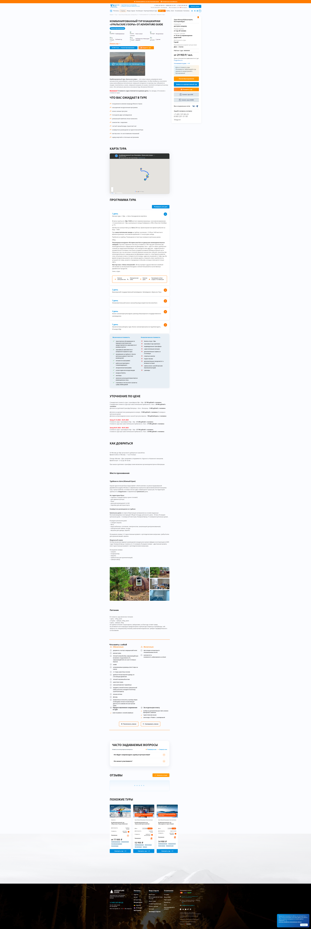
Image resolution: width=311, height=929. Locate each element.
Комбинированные (115, 841)
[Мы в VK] (195, 11)
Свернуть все (163, 749)
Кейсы (168, 11)
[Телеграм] (180, 909)
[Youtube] (185, 909)
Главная (111, 14)
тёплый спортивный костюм (121, 679)
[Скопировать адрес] (183, 903)
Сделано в (182, 924)
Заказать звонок (195, 6)
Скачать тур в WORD (188, 100)
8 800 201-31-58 (170, 5)
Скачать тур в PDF (187, 94)
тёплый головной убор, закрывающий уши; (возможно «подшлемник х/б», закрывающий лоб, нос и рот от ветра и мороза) (125, 658)
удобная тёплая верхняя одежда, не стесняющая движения (123, 675)
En (200, 10)
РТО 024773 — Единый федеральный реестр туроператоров (189, 897)
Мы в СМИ (167, 897)
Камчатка (113, 820)
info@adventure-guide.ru (187, 905)
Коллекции (139, 11)
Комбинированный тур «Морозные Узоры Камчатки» (119, 823)
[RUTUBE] (188, 909)
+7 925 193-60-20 (182, 5)
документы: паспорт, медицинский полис (125, 650)
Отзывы (166, 894)
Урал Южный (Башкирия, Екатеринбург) (128, 14)
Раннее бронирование (186, 78)
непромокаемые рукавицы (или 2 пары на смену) (125, 668)
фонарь (115, 697)
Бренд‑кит (167, 902)
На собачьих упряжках (116, 843)
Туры (116, 14)
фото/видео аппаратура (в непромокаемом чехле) (152, 651)
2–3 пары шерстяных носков (121, 672)
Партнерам (167, 899)
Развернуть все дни (160, 207)
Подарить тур (146, 47)
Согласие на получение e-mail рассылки (189, 919)
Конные (151, 909)
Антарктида (137, 899)
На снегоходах (114, 846)
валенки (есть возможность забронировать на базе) (155, 656)
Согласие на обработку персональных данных (189, 916)
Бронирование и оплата (169, 908)
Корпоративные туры (150, 11)
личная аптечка (117, 694)
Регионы (116, 11)
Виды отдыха (131, 11)
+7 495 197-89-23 (159, 5)
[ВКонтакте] (183, 909)
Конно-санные (148, 844)
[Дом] (151, 838)
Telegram (177, 120)
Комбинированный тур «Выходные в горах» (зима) (166, 823)
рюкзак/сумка (117, 653)
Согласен (303, 924)
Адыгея (136, 894)
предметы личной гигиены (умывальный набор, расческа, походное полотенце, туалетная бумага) (125, 689)
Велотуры (152, 894)
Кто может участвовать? (123, 761)
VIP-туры (161, 11)
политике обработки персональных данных (290, 922)
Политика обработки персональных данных (190, 913)
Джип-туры (152, 901)
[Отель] (128, 835)
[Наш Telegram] (192, 11)
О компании (179, 11)
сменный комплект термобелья (122, 685)
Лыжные (145, 847)
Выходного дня (169, 845)
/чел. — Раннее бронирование (123, 47)
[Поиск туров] (111, 10)
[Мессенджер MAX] (190, 909)
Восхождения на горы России (156, 897)
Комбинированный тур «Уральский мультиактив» (142, 823)
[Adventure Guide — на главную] (115, 6)
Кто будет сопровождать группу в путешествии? (132, 755)
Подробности (178, 60)
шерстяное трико (118, 682)
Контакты (186, 11)
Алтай (136, 897)
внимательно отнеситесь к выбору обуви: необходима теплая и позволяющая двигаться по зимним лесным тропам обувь (125, 702)
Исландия (139, 908)
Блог (172, 11)
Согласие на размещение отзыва (188, 921)
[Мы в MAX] (197, 10)
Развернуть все (151, 749)
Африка (138, 905)
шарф (115, 664)
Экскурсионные (125, 841)
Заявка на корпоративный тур (186, 84)
